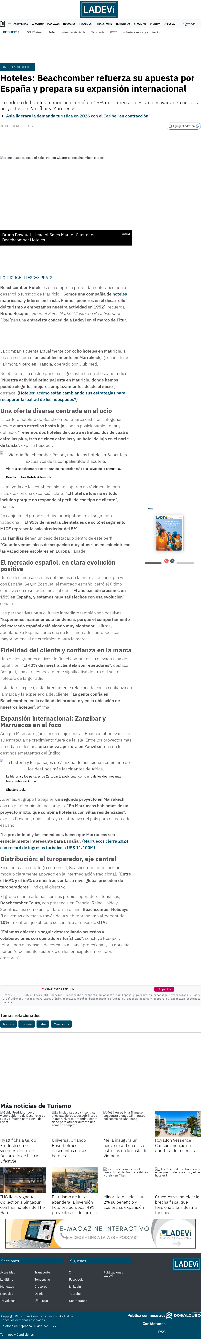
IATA (52, 32)
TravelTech (86, 23)
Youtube (75, 1294)
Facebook (76, 1279)
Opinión (155, 23)
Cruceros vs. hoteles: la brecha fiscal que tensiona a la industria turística (177, 1204)
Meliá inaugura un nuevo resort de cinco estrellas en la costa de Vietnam (125, 1147)
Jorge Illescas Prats (30, 277)
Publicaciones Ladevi (113, 1273)
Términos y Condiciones (17, 1334)
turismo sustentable (72, 32)
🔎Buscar (170, 23)
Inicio (8, 67)
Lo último (38, 23)
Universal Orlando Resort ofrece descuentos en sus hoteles (69, 1147)
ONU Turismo (35, 32)
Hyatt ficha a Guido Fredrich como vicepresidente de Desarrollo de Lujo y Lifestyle (19, 1150)
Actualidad (21, 23)
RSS (161, 1331)
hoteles (119, 294)
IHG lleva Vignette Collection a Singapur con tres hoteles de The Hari (22, 1204)
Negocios (69, 23)
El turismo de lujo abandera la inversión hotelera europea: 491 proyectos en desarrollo (74, 1204)
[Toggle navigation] (8, 24)
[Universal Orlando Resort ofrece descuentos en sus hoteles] (75, 1124)
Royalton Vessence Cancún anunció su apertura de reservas (175, 1145)
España (26, 1024)
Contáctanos (78, 1301)
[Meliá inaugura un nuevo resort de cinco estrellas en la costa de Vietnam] (126, 1124)
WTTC (113, 32)
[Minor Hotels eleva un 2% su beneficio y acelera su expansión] (126, 1180)
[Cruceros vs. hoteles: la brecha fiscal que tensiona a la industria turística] (178, 1180)
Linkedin (75, 1286)
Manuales (53, 23)
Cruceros (140, 23)
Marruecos (61, 1024)
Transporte (104, 23)
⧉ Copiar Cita (164, 989)
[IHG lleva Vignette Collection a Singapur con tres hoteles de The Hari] (23, 1180)
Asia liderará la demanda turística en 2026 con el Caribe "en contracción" (78, 116)
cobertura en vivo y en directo (141, 32)
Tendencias (123, 23)
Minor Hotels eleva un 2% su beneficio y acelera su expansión (123, 1202)
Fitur (42, 1024)
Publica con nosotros (146, 1315)
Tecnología (97, 32)
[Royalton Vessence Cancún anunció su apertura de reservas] (178, 1124)
